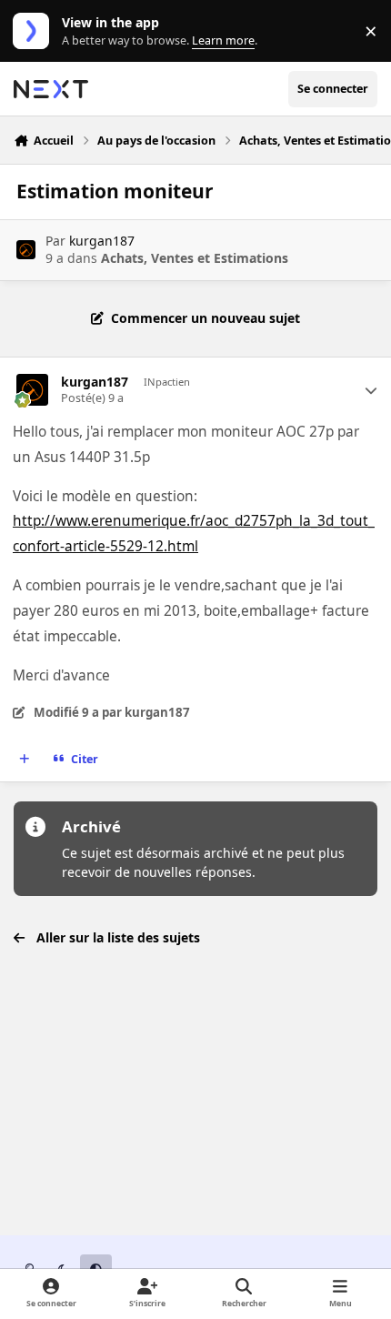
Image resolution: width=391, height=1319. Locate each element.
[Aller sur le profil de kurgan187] (25, 249)
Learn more (35, 31)
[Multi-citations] (24, 759)
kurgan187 (102, 240)
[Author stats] (371, 390)
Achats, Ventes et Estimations (194, 258)
